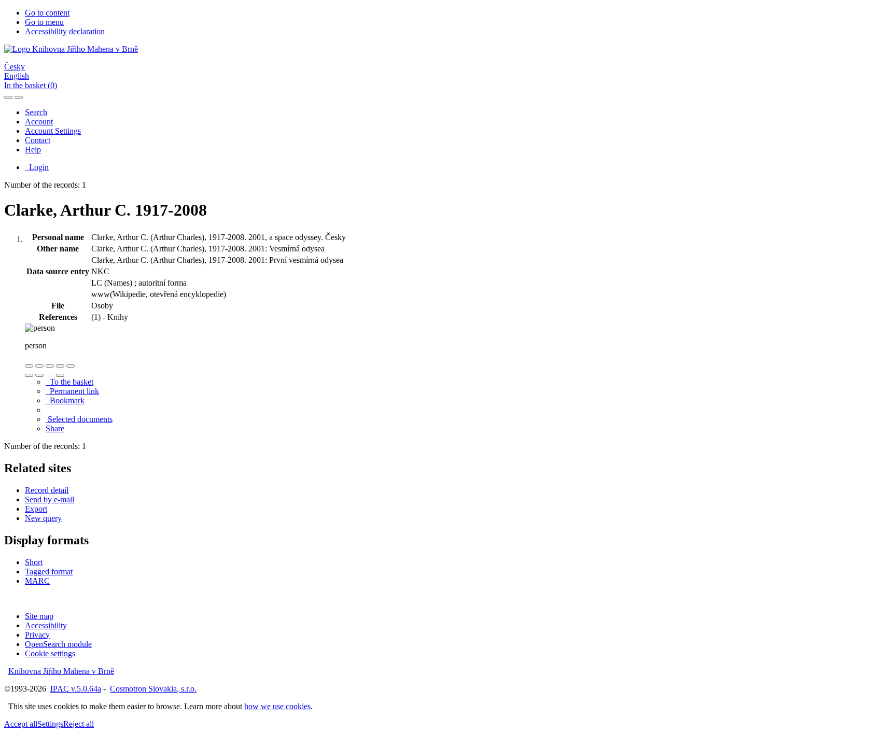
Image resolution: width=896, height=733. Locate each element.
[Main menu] (19, 97)
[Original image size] (50, 366)
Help (33, 149)
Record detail (46, 490)
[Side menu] (8, 97)
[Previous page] (50, 375)
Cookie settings (50, 653)
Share (55, 428)
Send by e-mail (49, 499)
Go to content (47, 12)
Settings (50, 724)
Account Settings (53, 130)
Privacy (37, 634)
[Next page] (60, 375)
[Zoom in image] (29, 366)
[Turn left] (29, 375)
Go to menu (44, 22)
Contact (37, 140)
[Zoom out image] (39, 366)
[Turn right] (39, 375)
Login (37, 167)
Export (36, 508)
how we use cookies (277, 706)
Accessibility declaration (65, 31)
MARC (37, 580)
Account (39, 121)
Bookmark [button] (65, 400)
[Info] (70, 366)
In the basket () (30, 85)
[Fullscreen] (60, 366)
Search (36, 112)
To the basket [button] (69, 381)
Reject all (78, 724)
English (16, 76)
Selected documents (79, 419)
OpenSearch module (58, 644)
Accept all (20, 724)
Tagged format (49, 571)
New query (43, 518)
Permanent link (72, 391)
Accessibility (46, 625)
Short (34, 562)
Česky (14, 66)
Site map (39, 616)
